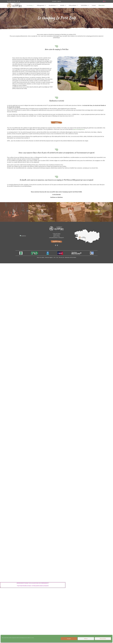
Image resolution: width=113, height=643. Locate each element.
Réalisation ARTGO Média (70, 257)
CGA (55, 257)
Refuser (86, 638)
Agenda (59, 1)
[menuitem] (103, 1)
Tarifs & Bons (84, 5)
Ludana (56, 122)
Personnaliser (103, 638)
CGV (57, 257)
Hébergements (40, 5)
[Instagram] (19, 1)
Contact (94, 5)
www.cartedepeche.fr (79, 129)
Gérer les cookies (41, 257)
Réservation (102, 5)
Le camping (29, 5)
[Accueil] (14, 5)
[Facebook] (17, 1)
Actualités (54, 1)
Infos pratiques (72, 5)
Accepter (69, 638)
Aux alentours (52, 5)
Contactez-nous (56, 241)
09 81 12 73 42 (12, 1)
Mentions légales (49, 257)
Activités (62, 5)
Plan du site (61, 257)
